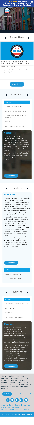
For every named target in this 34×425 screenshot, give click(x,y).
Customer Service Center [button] (14, 126)
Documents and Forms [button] (13, 278)
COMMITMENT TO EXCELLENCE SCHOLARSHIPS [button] (15, 116)
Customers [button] (9, 102)
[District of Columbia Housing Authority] (7, 10)
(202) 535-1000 (25, 394)
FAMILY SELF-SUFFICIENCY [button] (13, 106)
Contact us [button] (7, 394)
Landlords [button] (9, 270)
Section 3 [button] (8, 312)
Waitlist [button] (8, 121)
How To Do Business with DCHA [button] (17, 304)
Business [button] (8, 299)
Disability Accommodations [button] (15, 111)
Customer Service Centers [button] (11, 405)
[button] (8, 400)
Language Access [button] (22, 409)
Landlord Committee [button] (13, 274)
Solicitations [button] (10, 308)
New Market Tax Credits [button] (14, 317)
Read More (11, 176)
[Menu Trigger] (31, 2)
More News (17, 84)
